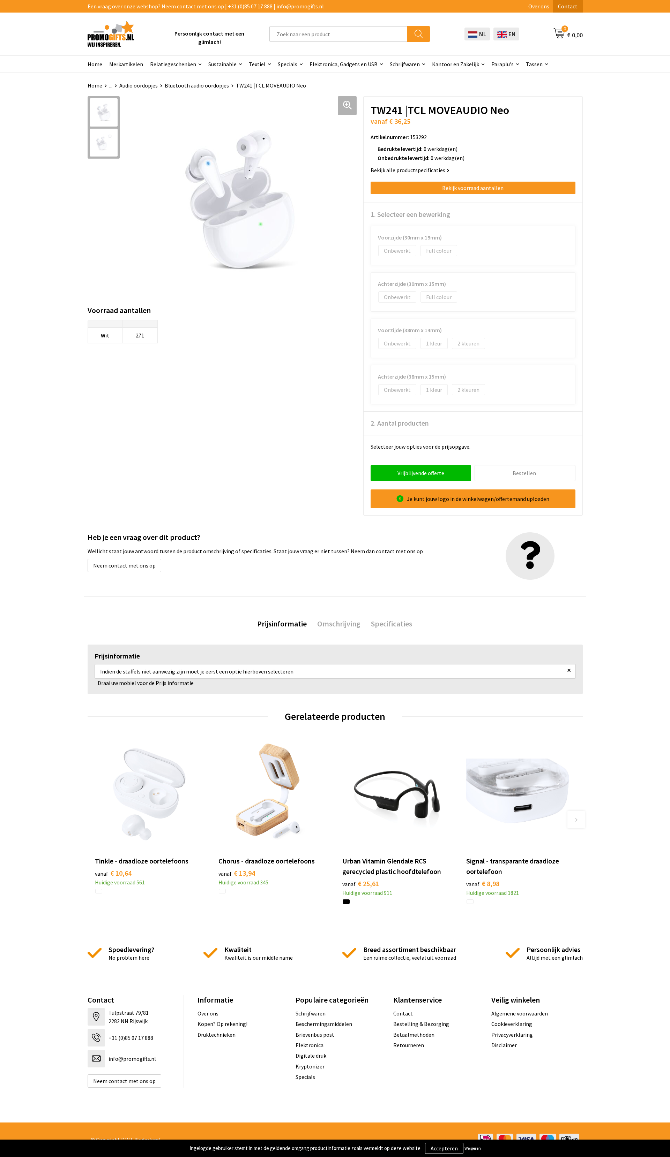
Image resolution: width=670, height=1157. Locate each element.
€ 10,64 (113, 873)
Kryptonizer (310, 1066)
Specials (287, 64)
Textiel (257, 64)
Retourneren (408, 1045)
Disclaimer (504, 1045)
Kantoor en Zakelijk (455, 64)
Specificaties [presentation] (391, 624)
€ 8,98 (482, 883)
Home (95, 64)
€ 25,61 (360, 883)
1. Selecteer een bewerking (410, 214)
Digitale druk (311, 1055)
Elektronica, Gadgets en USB (344, 64)
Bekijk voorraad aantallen (473, 187)
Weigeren (472, 1148)
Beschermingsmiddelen (324, 1023)
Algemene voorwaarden (519, 1013)
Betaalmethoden (413, 1034)
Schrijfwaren (405, 64)
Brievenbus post (315, 1034)
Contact (568, 6)
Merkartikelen (126, 64)
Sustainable (222, 64)
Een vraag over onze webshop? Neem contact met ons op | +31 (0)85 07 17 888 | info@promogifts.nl (206, 6)
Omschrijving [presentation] (338, 624)
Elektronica (309, 1045)
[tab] (282, 624)
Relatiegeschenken (173, 64)
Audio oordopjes (138, 85)
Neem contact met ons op (124, 565)
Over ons (538, 6)
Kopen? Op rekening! (222, 1023)
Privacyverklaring (512, 1034)
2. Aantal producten (400, 423)
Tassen (534, 64)
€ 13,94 (236, 873)
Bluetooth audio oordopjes (197, 85)
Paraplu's (502, 64)
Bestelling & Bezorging (421, 1023)
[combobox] (338, 34)
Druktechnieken (217, 1034)
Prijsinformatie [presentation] (282, 624)
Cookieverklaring (511, 1023)
